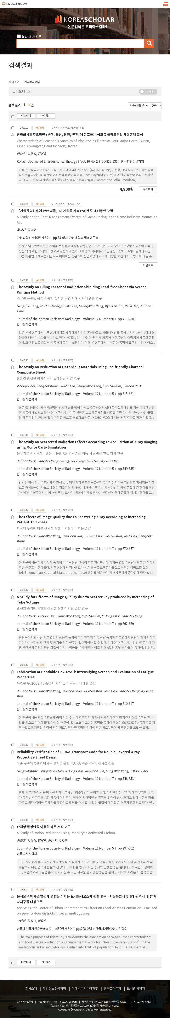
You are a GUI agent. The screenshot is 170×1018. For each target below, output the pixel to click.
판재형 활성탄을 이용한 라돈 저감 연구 (44, 827)
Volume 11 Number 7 (98, 549)
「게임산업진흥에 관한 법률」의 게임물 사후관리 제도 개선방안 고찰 (65, 211)
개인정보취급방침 (54, 989)
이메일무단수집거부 (85, 989)
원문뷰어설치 (112, 989)
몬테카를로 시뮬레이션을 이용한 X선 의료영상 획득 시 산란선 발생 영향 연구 (70, 453)
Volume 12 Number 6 (98, 319)
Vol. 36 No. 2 (89, 162)
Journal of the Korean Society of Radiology (48, 319)
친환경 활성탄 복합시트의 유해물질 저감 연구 (48, 378)
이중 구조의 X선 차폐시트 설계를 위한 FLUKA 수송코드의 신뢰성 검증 (65, 763)
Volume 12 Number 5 (98, 394)
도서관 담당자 (136, 989)
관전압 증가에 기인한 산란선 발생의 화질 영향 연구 (52, 608)
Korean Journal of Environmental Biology (47, 162)
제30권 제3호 (64, 929)
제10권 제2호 (41, 238)
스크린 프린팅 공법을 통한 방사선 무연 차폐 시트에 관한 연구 (59, 298)
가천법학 (22, 238)
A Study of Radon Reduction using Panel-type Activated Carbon (66, 833)
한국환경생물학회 (132, 162)
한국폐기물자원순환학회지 (34, 929)
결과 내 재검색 (31, 37)
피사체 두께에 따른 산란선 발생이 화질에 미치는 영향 (54, 528)
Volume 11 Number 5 (98, 848)
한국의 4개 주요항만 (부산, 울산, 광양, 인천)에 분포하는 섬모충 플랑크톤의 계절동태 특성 (80, 135)
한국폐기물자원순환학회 (111, 929)
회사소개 (31, 989)
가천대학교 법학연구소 (83, 238)
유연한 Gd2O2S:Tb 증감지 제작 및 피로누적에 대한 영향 (56, 683)
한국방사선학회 (27, 324)
